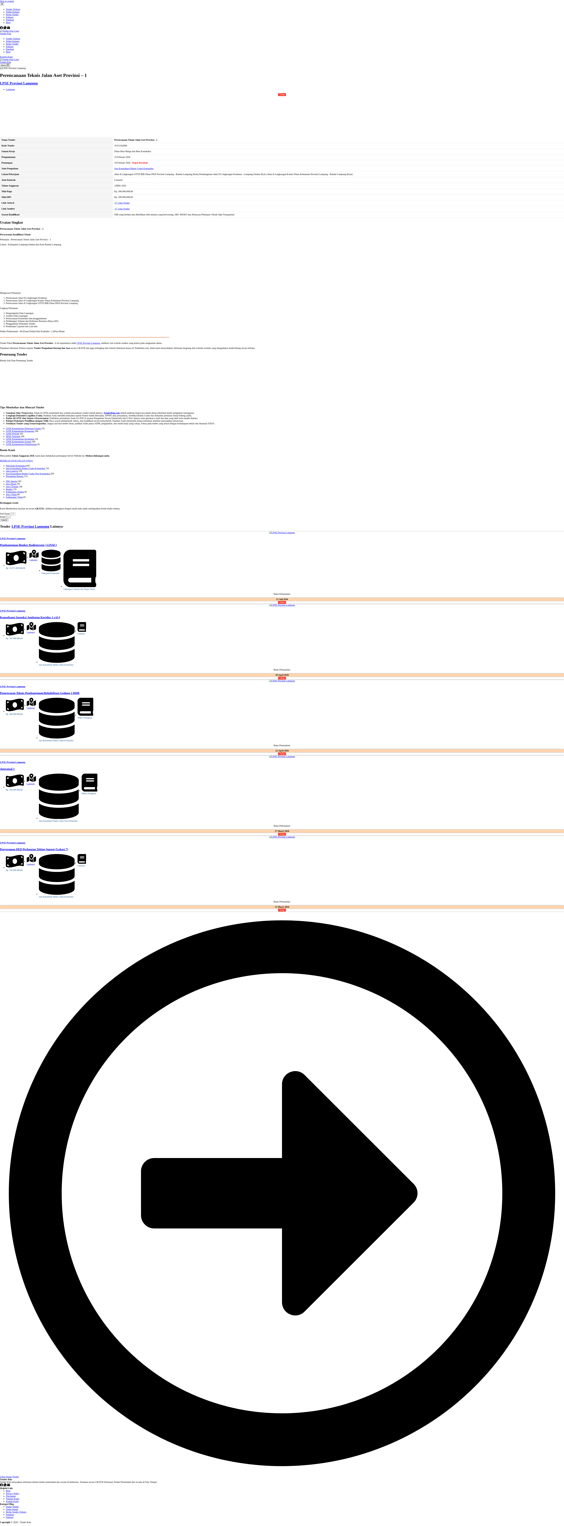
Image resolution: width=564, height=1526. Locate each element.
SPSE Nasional (13, 436)
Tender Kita (5, 33)
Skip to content (7, 1)
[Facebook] (2, 1485)
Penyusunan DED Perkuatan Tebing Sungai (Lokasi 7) (34, 849)
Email (3, 517)
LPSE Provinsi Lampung (19, 83)
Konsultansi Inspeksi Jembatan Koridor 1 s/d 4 (30, 617)
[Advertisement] (88, 116)
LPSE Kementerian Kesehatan (20, 439)
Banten (9, 489)
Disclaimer (11, 1496)
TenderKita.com (112, 413)
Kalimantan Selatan (15, 492)
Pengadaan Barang (15, 476)
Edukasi (9, 46)
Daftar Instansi (12, 41)
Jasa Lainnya (12, 471)
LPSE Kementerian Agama (19, 441)
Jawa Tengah (12, 486)
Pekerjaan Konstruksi (16, 466)
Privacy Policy (12, 1493)
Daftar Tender (12, 1506)
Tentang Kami (12, 1499)
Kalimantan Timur (14, 497)
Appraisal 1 (7, 768)
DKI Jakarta (12, 481)
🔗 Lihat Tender (122, 203)
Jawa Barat (11, 484)
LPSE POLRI (13, 434)
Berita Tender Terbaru (16, 1512)
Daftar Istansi (12, 1509)
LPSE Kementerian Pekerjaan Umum (23, 428)
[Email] (8, 1485)
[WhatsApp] (5, 1485)
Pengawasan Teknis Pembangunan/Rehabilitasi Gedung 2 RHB (39, 693)
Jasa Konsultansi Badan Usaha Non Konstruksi (28, 473)
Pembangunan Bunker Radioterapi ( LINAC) (28, 545)
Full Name (5, 513)
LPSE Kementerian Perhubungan (21, 444)
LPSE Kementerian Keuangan (20, 431)
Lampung (10, 89)
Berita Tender (12, 44)
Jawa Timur (11, 494)
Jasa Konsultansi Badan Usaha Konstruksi (133, 168)
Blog (8, 52)
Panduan (10, 49)
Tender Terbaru (13, 38)
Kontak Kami (6, 57)
